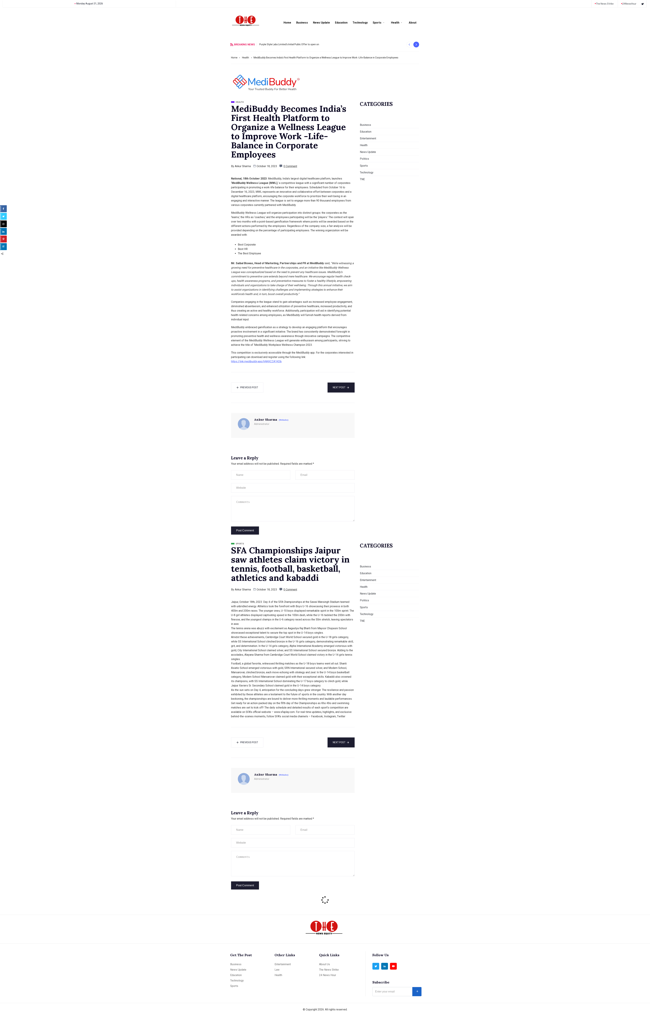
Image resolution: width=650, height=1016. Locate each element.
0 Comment (290, 166)
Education (341, 22)
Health (395, 22)
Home (287, 22)
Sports (377, 22)
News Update (321, 22)
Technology (360, 22)
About (412, 22)
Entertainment (368, 138)
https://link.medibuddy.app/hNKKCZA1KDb (256, 361)
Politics (364, 158)
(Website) (283, 420)
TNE (362, 179)
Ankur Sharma (243, 166)
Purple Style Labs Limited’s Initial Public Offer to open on (289, 44)
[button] (409, 44)
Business (302, 22)
